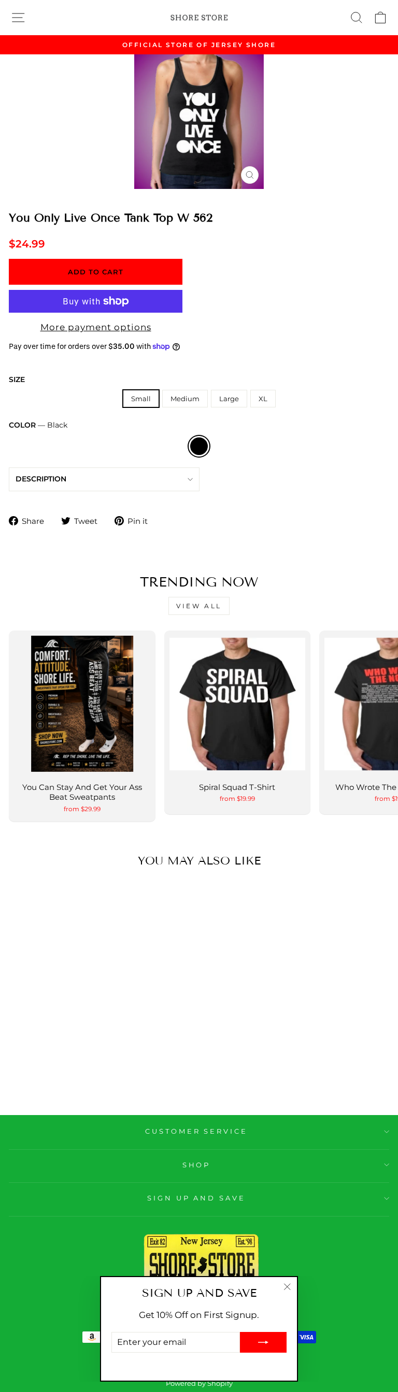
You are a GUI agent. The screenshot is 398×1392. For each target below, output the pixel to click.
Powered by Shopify (199, 1383)
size (17, 379)
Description (41, 478)
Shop (196, 1165)
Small (141, 398)
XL (263, 398)
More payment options (95, 327)
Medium (185, 398)
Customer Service (196, 1131)
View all (199, 606)
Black (199, 446)
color (38, 425)
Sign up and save (196, 1198)
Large (229, 398)
